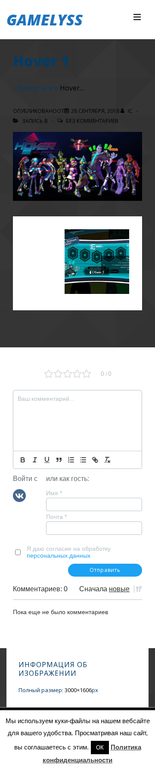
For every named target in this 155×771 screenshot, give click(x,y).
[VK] (19, 494)
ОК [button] (100, 747)
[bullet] (83, 460)
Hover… (72, 88)
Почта (56, 516)
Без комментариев (92, 121)
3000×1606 (78, 690)
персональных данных (58, 555)
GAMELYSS (44, 19)
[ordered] (71, 460)
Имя (54, 493)
